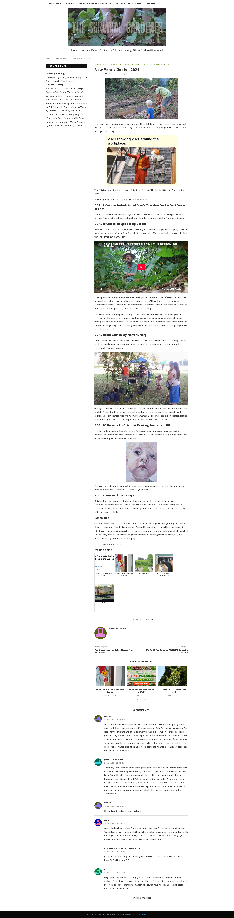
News (113, 64)
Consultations (55, 3)
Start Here (149, 3)
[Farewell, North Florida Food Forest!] (172, 676)
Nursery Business (124, 64)
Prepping (166, 64)
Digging (70, 3)
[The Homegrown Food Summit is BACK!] (141, 676)
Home (48, 59)
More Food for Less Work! (128, 3)
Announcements (61, 59)
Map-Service (143, 914)
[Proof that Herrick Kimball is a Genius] (110, 676)
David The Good (107, 74)
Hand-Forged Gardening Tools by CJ (94, 3)
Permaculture (140, 64)
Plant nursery (154, 64)
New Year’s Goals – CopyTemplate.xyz (123, 848)
